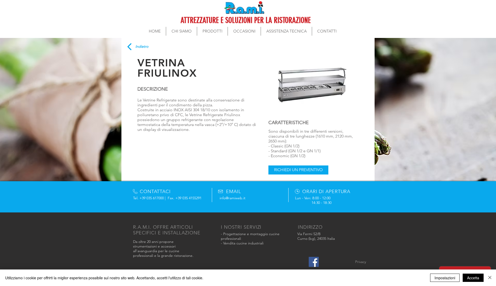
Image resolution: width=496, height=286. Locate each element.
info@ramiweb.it (232, 198)
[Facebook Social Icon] (314, 262)
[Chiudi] (490, 278)
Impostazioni (445, 277)
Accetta (473, 277)
